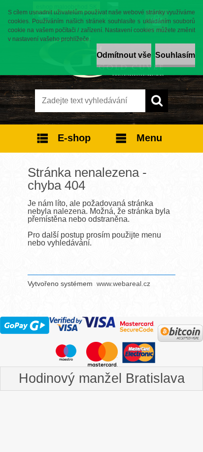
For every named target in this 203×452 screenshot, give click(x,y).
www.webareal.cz (123, 284)
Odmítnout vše (124, 55)
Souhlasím (175, 55)
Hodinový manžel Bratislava (102, 378)
